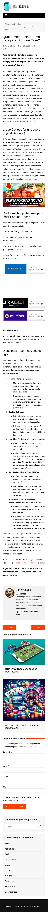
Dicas (7, 865)
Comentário (8, 752)
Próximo (37, 627)
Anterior (11, 627)
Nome (6, 766)
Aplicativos (9, 849)
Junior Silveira (10, 46)
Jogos (7, 49)
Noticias (8, 876)
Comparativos (11, 860)
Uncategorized (11, 892)
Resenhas (9, 881)
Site (4, 787)
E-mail (6, 776)
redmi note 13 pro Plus (24, 563)
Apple (7, 854)
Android (8, 843)
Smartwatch (10, 887)
